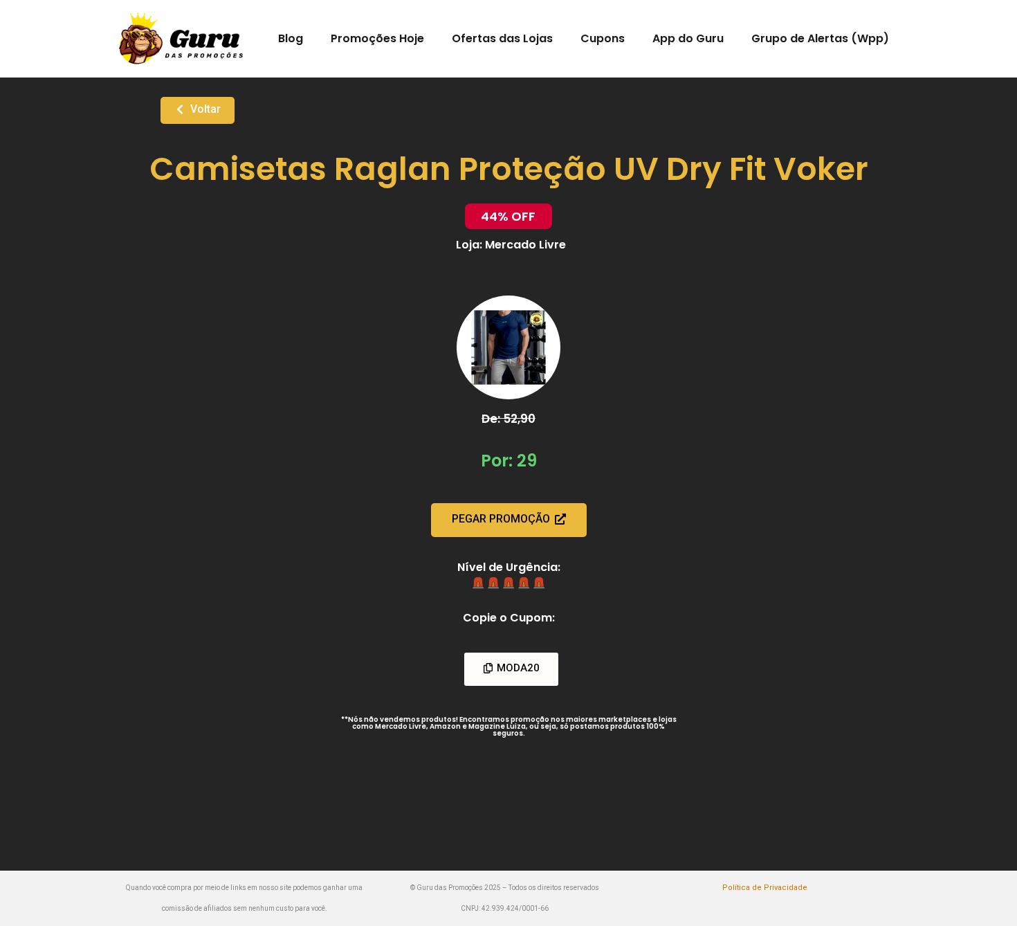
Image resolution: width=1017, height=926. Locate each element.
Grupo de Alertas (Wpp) (820, 38)
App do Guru (688, 38)
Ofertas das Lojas (502, 38)
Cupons (602, 38)
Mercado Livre (525, 245)
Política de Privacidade (764, 887)
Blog (290, 38)
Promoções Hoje (377, 38)
